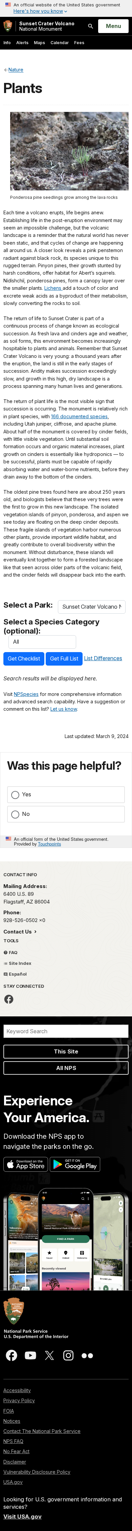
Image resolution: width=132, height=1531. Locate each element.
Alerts (22, 42)
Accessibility (17, 1390)
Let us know (63, 709)
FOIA (8, 1411)
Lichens (53, 288)
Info (7, 42)
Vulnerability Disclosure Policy (36, 1472)
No (26, 813)
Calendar (59, 42)
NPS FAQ (13, 1441)
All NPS (66, 1068)
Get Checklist (24, 658)
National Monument (46, 26)
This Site (66, 1051)
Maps (39, 42)
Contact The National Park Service (42, 1431)
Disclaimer (14, 1462)
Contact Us (18, 931)
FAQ (13, 952)
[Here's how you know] (66, 8)
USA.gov (13, 1482)
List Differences (103, 658)
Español (17, 974)
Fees (79, 42)
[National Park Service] (8, 26)
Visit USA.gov (22, 1516)
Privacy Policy (19, 1400)
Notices (11, 1421)
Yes (26, 794)
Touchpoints (49, 843)
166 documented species (79, 416)
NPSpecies (26, 694)
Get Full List (64, 658)
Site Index (19, 963)
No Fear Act (16, 1451)
